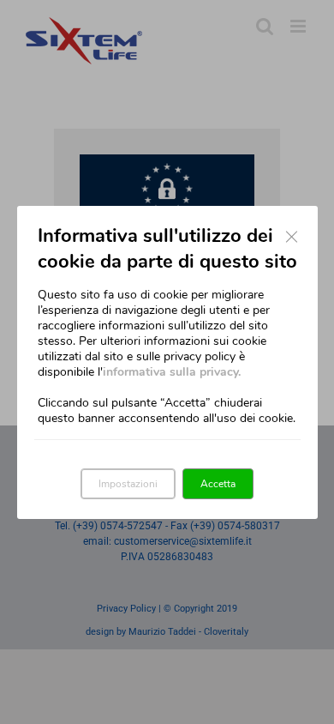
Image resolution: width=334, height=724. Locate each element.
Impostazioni (128, 484)
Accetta (218, 484)
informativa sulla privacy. (172, 372)
